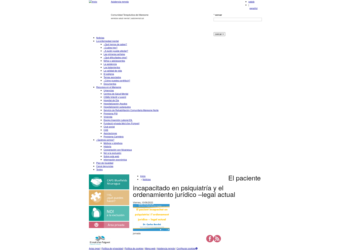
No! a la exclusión (112, 152)
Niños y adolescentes (114, 60)
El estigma (109, 73)
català (251, 1)
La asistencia (110, 64)
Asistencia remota (120, 1)
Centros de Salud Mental (116, 93)
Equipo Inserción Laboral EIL (118, 120)
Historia (107, 146)
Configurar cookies (186, 248)
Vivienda (108, 116)
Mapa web (150, 248)
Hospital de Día (111, 100)
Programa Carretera (114, 136)
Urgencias (109, 90)
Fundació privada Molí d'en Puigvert (121, 123)
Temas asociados (112, 77)
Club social (109, 126)
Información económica (115, 159)
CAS (106, 129)
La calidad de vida (113, 70)
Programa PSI (111, 113)
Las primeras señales (114, 54)
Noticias (100, 37)
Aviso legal (94, 248)
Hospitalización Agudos (115, 103)
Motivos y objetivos (113, 143)
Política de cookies (134, 248)
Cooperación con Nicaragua (118, 149)
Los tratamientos (112, 67)
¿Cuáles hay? (111, 47)
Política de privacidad (112, 248)
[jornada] (151, 230)
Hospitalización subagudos (117, 106)
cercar (218, 14)
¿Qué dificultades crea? (115, 57)
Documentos (110, 83)
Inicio (143, 176)
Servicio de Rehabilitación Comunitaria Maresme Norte (131, 110)
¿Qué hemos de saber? (115, 44)
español (254, 8)
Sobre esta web (111, 156)
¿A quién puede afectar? (116, 50)
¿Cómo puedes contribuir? (117, 80)
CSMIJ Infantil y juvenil (115, 96)
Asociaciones (110, 133)
